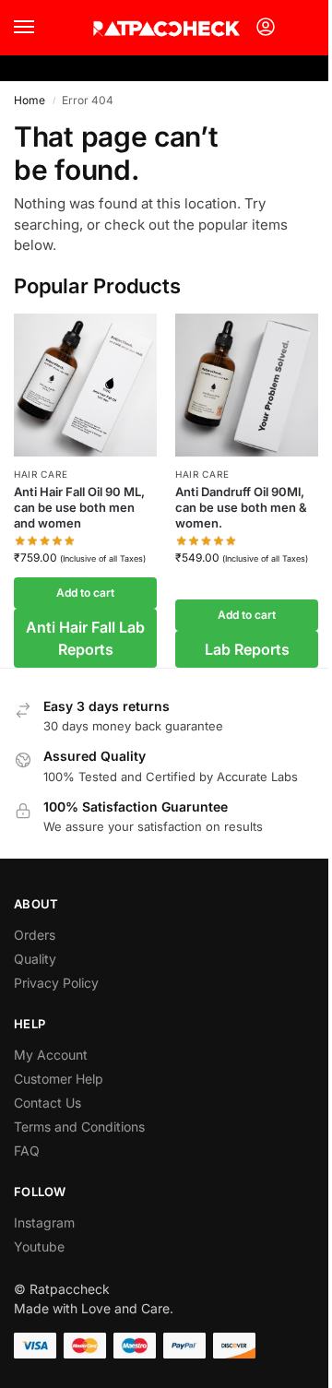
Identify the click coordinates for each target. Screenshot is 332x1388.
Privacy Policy (56, 983)
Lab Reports (247, 649)
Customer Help (58, 1078)
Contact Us (47, 1102)
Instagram (44, 1222)
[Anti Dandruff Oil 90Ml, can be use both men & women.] (246, 385)
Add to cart (85, 592)
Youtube (39, 1246)
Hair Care (40, 474)
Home (29, 100)
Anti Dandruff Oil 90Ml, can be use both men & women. (241, 507)
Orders (34, 935)
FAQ (27, 1150)
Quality (35, 959)
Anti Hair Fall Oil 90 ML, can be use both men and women (79, 507)
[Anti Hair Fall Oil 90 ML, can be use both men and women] (85, 385)
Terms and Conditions (79, 1126)
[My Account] (266, 28)
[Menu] (41, 28)
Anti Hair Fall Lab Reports (85, 638)
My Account (51, 1054)
